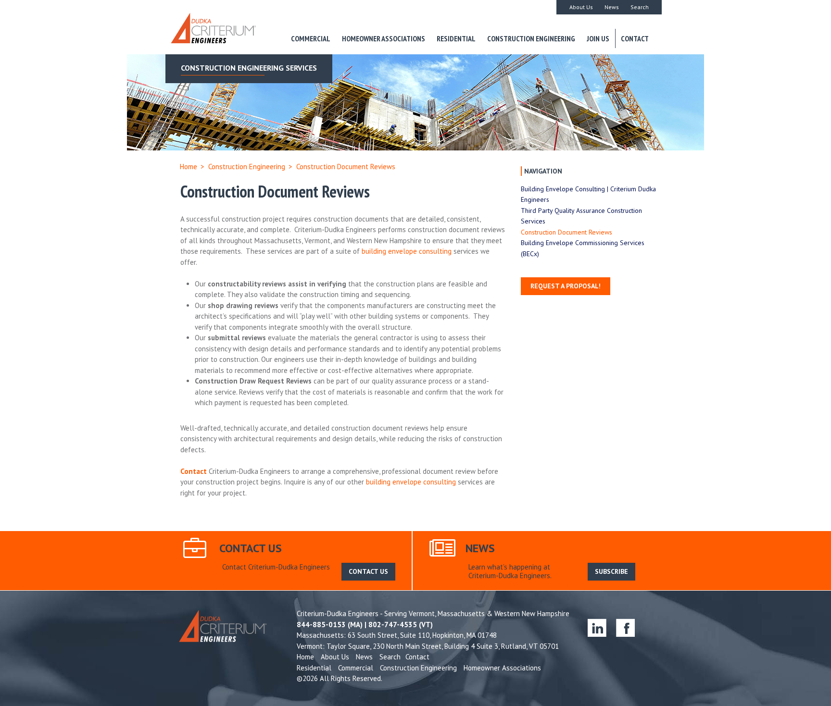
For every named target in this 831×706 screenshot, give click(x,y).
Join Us (598, 38)
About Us (581, 7)
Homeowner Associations (383, 38)
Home (188, 166)
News (611, 7)
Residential (456, 38)
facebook (625, 627)
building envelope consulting (407, 251)
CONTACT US (368, 571)
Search (639, 7)
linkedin (597, 627)
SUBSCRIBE (611, 571)
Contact (635, 38)
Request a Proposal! (565, 286)
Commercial (310, 38)
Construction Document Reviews (566, 232)
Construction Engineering (531, 38)
